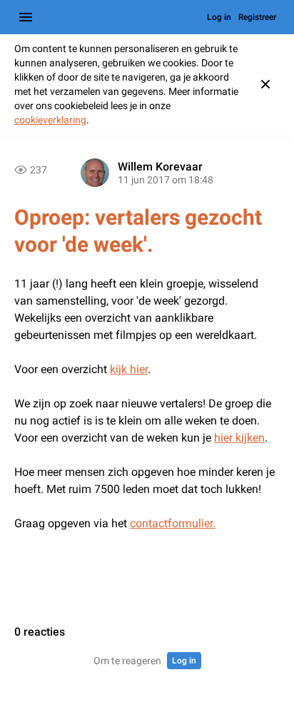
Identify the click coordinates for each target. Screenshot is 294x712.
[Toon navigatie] (26, 17)
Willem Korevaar (160, 166)
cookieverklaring (50, 120)
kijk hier (129, 369)
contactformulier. (173, 523)
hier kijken (239, 437)
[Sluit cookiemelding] (265, 84)
